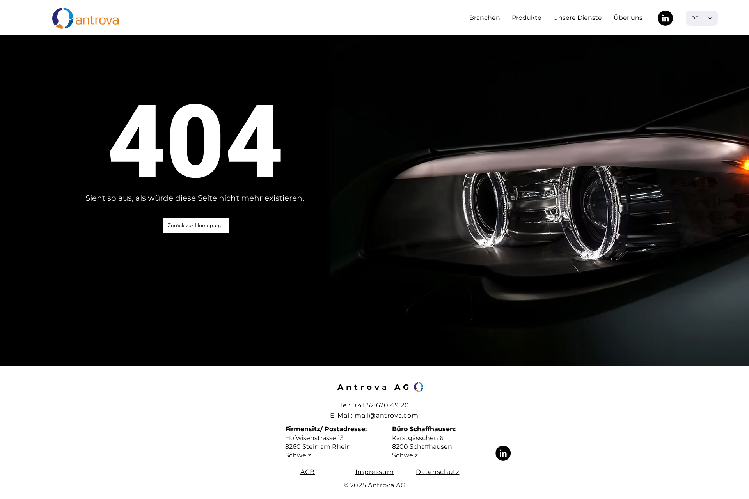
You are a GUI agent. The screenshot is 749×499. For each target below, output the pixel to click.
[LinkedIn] (665, 18)
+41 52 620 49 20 (380, 405)
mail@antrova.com (387, 415)
